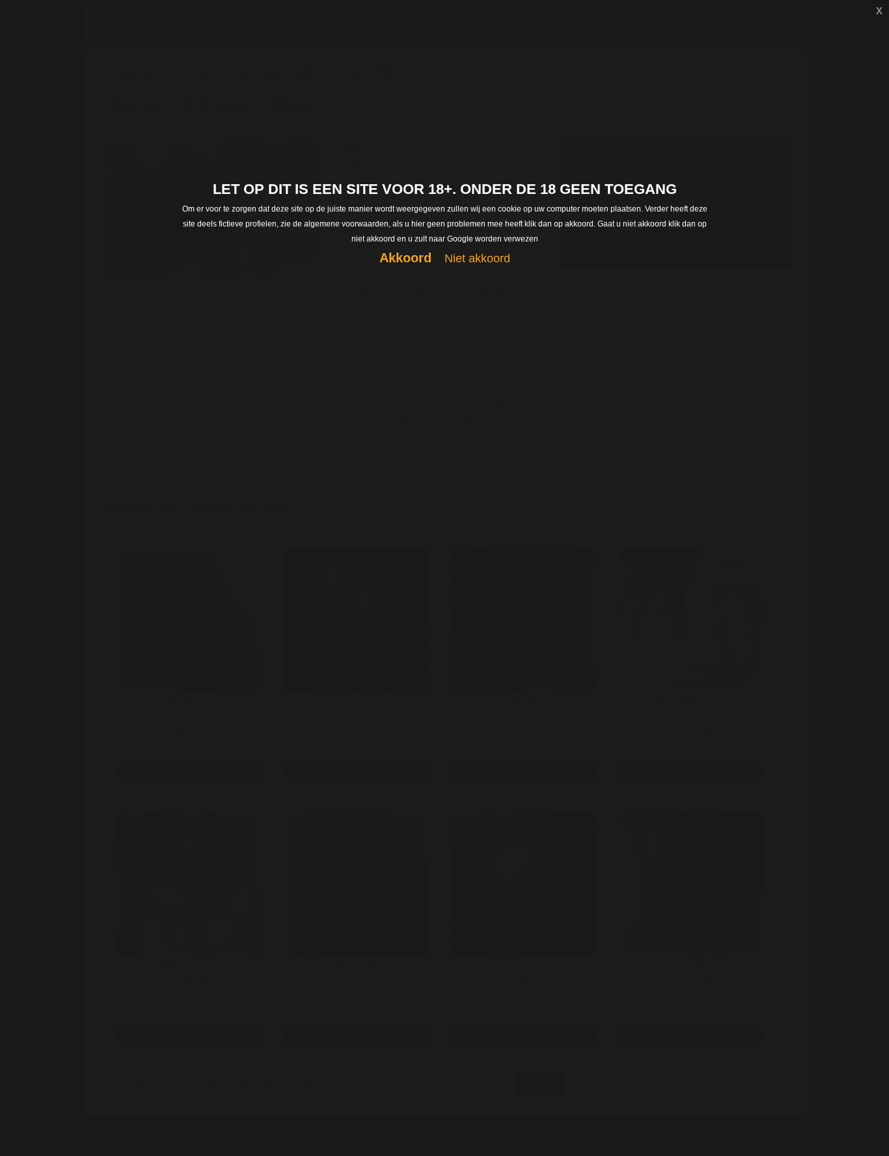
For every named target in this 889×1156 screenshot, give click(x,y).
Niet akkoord (477, 258)
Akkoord (405, 258)
